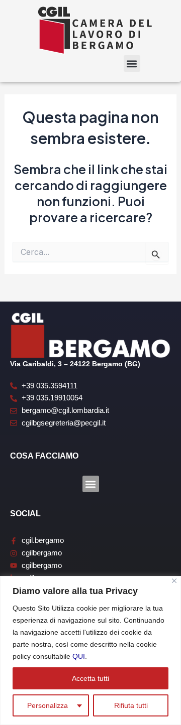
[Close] (174, 580)
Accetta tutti (90, 678)
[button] (132, 63)
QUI (78, 656)
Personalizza (47, 705)
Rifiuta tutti (131, 705)
